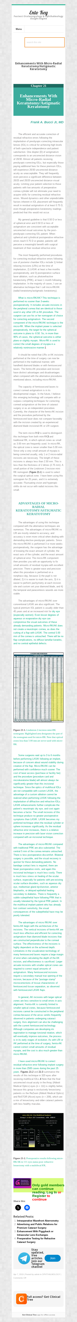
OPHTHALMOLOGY (51, 1274)
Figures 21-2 (27, 1072)
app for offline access (38, 1315)
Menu (19, 29)
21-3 (41, 1072)
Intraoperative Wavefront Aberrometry (38, 1220)
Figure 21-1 (35, 472)
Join (52, 1258)
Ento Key (38, 12)
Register (39, 1196)
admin (37, 1274)
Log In (52, 1192)
